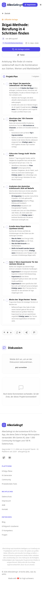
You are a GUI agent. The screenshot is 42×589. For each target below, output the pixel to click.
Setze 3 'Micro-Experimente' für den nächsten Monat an (23, 263)
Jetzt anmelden (21, 367)
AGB (3, 505)
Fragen (4, 535)
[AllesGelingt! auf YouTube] (10, 458)
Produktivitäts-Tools (9, 484)
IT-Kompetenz (7, 530)
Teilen (22, 55)
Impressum (6, 501)
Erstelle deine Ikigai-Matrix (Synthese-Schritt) (20, 227)
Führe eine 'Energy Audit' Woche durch (22, 154)
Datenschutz (7, 496)
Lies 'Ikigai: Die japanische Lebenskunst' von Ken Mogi (20, 84)
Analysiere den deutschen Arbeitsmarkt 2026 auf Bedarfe (21, 187)
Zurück (7, 13)
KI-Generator (7, 475)
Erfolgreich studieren (10, 526)
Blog (3, 522)
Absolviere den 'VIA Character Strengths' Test (21, 119)
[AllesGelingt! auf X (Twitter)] (4, 458)
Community (6, 479)
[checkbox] (7, 84)
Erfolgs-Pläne (7, 471)
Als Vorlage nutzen (22, 49)
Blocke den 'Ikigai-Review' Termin (22, 300)
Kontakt (5, 509)
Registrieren (31, 5)
